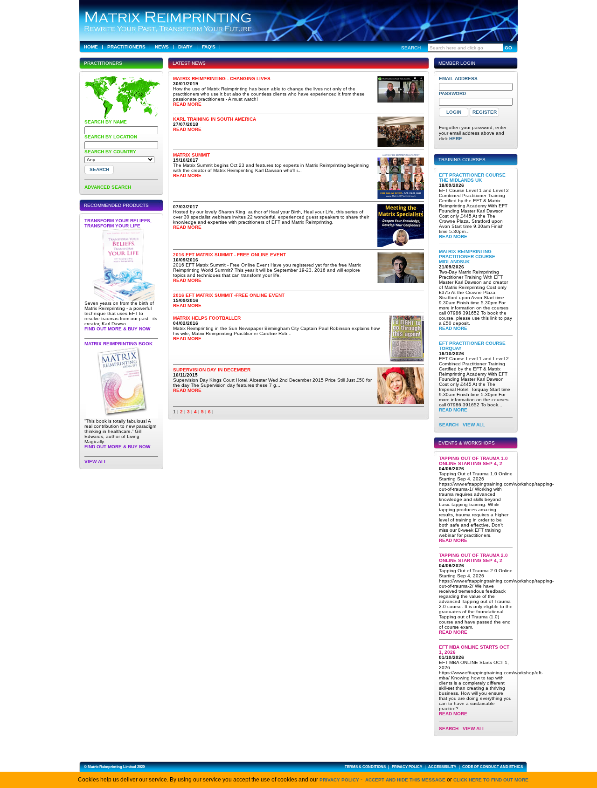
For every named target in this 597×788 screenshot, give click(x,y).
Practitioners (126, 46)
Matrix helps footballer (207, 318)
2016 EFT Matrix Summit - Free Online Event (229, 254)
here (455, 138)
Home (91, 46)
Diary (185, 46)
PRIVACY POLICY (407, 767)
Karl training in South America (214, 119)
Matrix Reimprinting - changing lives (222, 78)
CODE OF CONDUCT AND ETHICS (492, 767)
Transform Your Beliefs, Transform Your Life (118, 223)
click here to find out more (490, 779)
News (162, 46)
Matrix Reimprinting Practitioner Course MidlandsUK (467, 256)
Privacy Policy (339, 779)
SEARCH (448, 424)
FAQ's (208, 46)
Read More (187, 104)
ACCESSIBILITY (442, 767)
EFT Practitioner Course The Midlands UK (472, 177)
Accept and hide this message (405, 779)
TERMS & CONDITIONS (365, 767)
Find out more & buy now (117, 328)
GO (508, 47)
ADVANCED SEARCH (107, 187)
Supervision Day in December (211, 369)
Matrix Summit (191, 155)
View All (95, 461)
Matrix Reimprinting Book (118, 343)
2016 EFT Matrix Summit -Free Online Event (229, 295)
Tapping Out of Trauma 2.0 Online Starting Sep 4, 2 (473, 558)
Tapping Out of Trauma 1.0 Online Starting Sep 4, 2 (473, 461)
